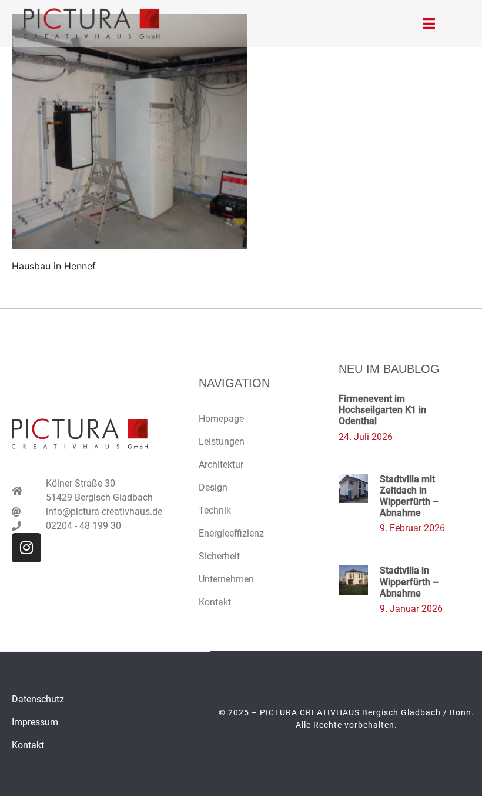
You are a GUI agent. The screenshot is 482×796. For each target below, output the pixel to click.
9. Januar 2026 (411, 608)
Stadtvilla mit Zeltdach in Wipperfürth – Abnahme (409, 496)
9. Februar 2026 (412, 528)
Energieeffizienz (231, 533)
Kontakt (215, 602)
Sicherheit (219, 556)
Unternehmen (226, 579)
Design (213, 487)
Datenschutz (38, 699)
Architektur (221, 464)
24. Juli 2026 (366, 436)
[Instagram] (26, 547)
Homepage (221, 418)
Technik (215, 510)
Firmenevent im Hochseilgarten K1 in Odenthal (382, 410)
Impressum (35, 722)
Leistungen (222, 441)
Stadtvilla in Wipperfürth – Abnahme (409, 581)
